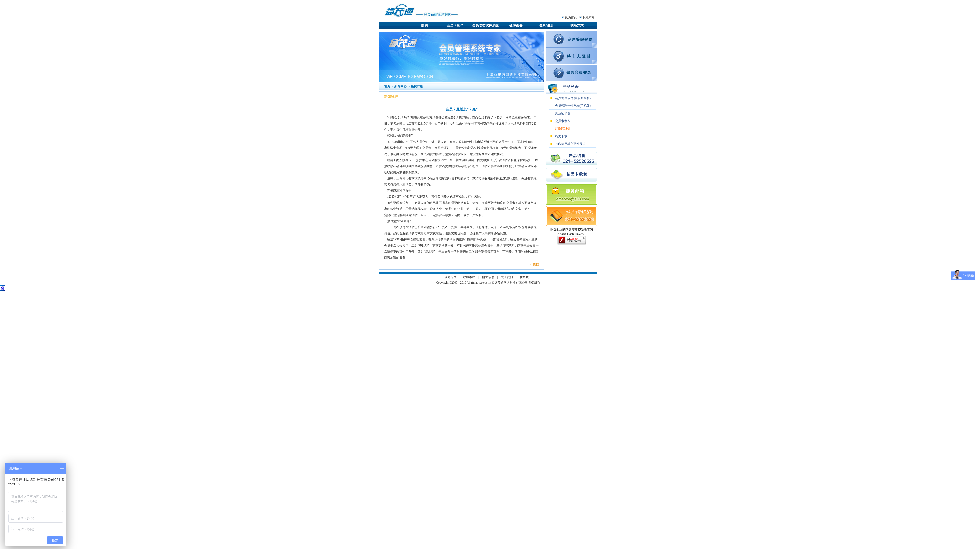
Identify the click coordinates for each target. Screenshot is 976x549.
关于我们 (507, 277)
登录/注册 (546, 25)
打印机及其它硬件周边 (570, 144)
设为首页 (571, 17)
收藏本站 (589, 17)
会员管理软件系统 (485, 25)
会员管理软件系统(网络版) (573, 98)
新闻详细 (417, 86)
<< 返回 (534, 264)
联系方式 (577, 25)
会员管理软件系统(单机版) (573, 106)
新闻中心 (400, 86)
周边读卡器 (562, 113)
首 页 (424, 25)
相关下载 (561, 136)
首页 (387, 86)
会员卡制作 (455, 25)
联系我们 (526, 277)
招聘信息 (488, 277)
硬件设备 (516, 25)
